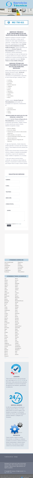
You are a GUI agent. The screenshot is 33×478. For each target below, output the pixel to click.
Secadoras (20, 268)
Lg (15, 291)
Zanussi (16, 354)
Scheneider (17, 327)
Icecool (16, 280)
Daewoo (6, 318)
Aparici (6, 283)
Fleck (5, 338)
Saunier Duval (18, 326)
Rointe (16, 316)
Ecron (5, 324)
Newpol (16, 307)
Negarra (16, 305)
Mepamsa (17, 297)
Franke (5, 340)
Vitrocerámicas (21, 271)
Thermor (17, 337)
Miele (16, 299)
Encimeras (6, 271)
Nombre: (8, 179)
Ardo (5, 288)
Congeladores (7, 270)
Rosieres (17, 319)
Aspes (5, 291)
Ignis (16, 281)
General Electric (7, 345)
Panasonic (17, 313)
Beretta (6, 299)
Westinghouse (18, 348)
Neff (16, 304)
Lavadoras (20, 265)
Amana (6, 281)
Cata (5, 311)
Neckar (16, 302)
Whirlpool (17, 349)
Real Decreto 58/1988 (20, 380)
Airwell (6, 280)
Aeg (5, 278)
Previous (2, 13)
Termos (19, 270)
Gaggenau (6, 343)
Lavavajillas (20, 267)
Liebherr (17, 292)
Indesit (16, 285)
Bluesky (6, 302)
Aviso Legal (18, 223)
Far (5, 330)
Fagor (5, 329)
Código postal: (10, 204)
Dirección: (9, 198)
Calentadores (7, 265)
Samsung (17, 322)
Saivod (16, 321)
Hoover (6, 354)
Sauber (16, 324)
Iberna (16, 278)
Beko (5, 297)
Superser (17, 334)
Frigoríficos (20, 262)
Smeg (16, 332)
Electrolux (6, 327)
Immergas (17, 283)
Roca (16, 315)
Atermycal (6, 292)
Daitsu (5, 321)
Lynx (16, 294)
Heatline (6, 349)
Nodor (16, 308)
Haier (5, 348)
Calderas (6, 263)
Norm (16, 310)
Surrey (16, 335)
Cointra (6, 313)
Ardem (5, 286)
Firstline (6, 337)
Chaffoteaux (7, 310)
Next (31, 13)
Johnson (17, 288)
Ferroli (5, 335)
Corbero (6, 315)
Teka (16, 338)
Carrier (5, 308)
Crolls (5, 316)
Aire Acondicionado (8, 262)
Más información (26, 477)
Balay (5, 294)
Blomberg (6, 300)
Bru (5, 305)
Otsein (16, 311)
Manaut (16, 296)
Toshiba (17, 341)
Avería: (9, 210)
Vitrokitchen (18, 346)
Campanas (6, 267)
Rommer (17, 318)
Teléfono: (8, 191)
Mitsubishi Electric (19, 300)
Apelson (6, 285)
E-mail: (7, 185)
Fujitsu (6, 341)
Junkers (16, 289)
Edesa (5, 326)
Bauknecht (6, 296)
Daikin (5, 319)
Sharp (16, 329)
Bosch (5, 304)
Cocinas (6, 268)
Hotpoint (6, 356)
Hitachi (6, 351)
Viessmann (17, 345)
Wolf (16, 351)
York (16, 352)
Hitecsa (6, 352)
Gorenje (6, 346)
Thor (16, 340)
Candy (5, 307)
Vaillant (17, 343)
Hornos (19, 263)
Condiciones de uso (8, 456)
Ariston (6, 289)
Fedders (6, 332)
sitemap (15, 456)
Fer (5, 334)
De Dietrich (6, 322)
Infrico (16, 286)
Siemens (17, 330)
